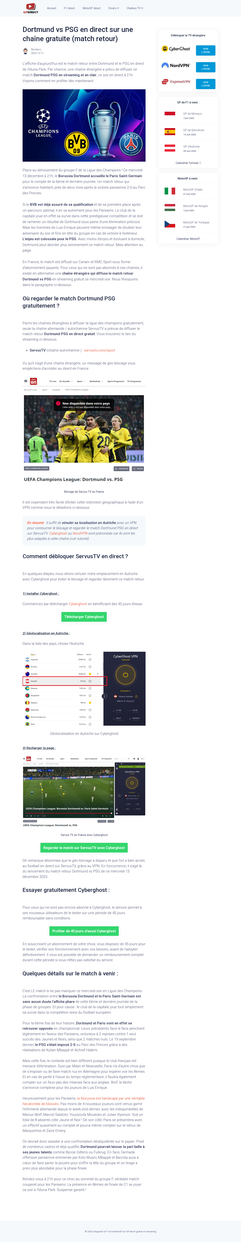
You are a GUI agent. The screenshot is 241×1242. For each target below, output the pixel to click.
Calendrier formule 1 (188, 163)
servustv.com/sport (99, 350)
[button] (51, 8)
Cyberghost (58, 533)
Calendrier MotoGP (188, 239)
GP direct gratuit (134, 1231)
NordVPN (80, 533)
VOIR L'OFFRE (205, 50)
